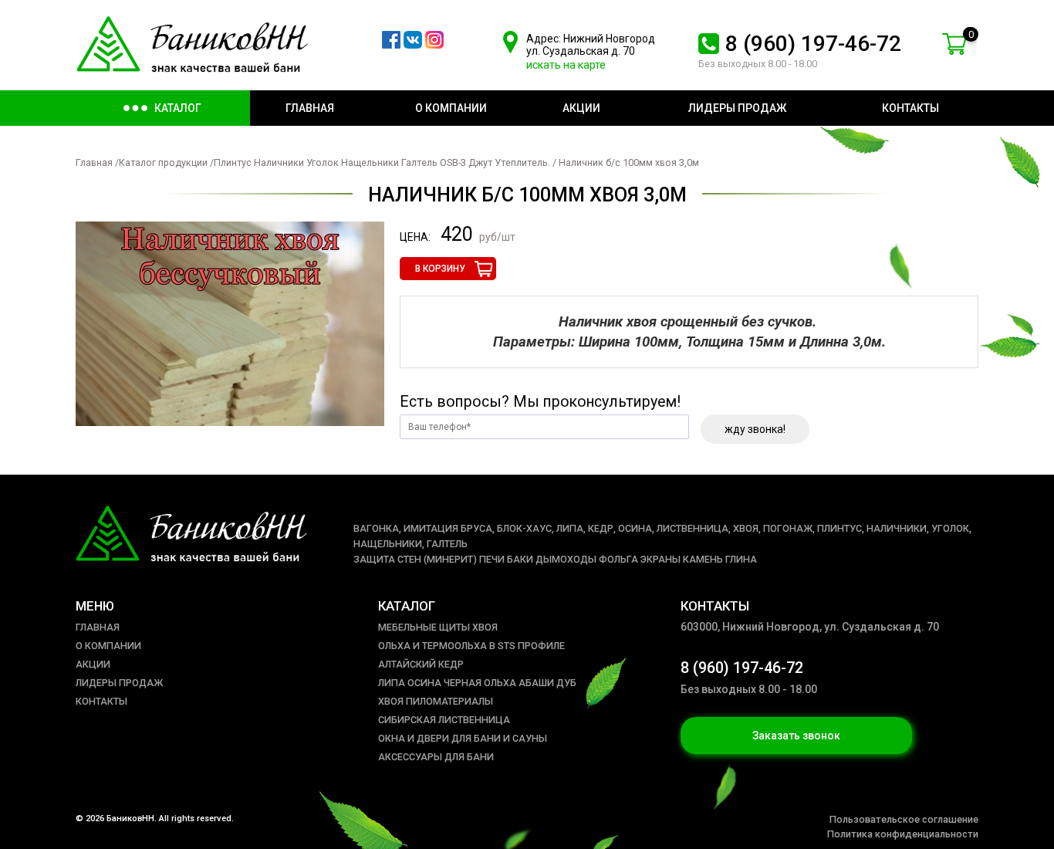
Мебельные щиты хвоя (438, 627)
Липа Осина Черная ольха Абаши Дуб (477, 682)
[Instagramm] (434, 45)
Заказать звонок (796, 735)
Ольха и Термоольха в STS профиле (471, 645)
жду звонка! (755, 429)
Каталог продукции (163, 162)
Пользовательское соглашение (903, 819)
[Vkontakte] (413, 45)
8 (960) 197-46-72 (813, 43)
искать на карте (566, 65)
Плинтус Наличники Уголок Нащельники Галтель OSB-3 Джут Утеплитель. (382, 162)
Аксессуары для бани (436, 757)
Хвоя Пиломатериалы (435, 701)
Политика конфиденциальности (902, 834)
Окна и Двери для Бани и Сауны (462, 738)
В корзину (440, 268)
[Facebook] (391, 45)
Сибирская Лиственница (444, 720)
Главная (94, 162)
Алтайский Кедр (421, 664)
